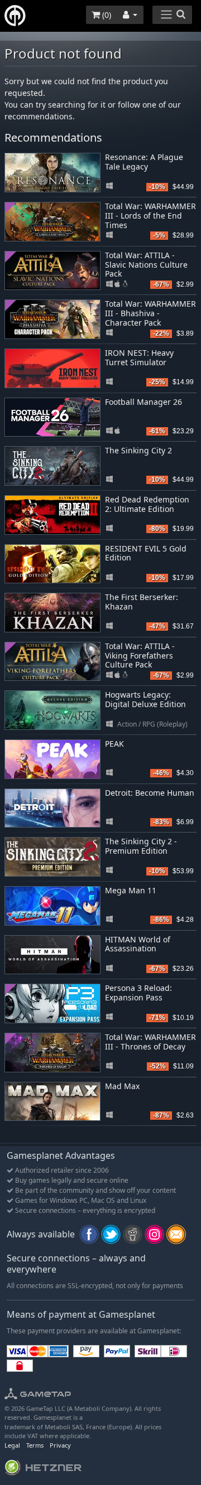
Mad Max (122, 1086)
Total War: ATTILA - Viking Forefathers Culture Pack (140, 655)
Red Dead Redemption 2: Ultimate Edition (147, 504)
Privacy (60, 1445)
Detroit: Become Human (149, 792)
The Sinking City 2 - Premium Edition (141, 846)
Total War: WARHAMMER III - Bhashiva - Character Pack (150, 313)
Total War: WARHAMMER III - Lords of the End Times (150, 215)
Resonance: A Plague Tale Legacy (144, 162)
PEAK (114, 743)
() (105, 14)
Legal (12, 1445)
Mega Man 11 (130, 890)
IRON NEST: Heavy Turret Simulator (139, 357)
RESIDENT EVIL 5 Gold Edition (145, 553)
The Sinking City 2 (138, 450)
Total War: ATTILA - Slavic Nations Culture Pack (146, 264)
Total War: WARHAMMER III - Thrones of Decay (150, 1042)
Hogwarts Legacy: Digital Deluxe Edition (145, 699)
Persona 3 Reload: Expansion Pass (138, 993)
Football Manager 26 (143, 401)
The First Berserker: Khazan (141, 602)
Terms (35, 1445)
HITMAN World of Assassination (137, 944)
